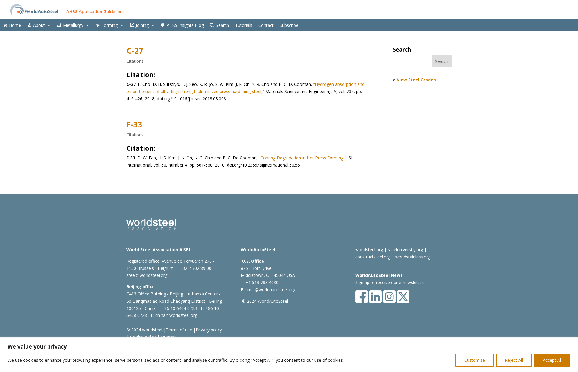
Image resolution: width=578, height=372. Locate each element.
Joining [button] (142, 25)
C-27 (134, 50)
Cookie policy (142, 337)
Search (222, 25)
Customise (474, 360)
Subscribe (289, 25)
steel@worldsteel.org (146, 275)
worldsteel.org (369, 249)
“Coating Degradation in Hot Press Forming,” (302, 158)
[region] (289, 354)
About (39, 25)
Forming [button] (109, 25)
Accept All (552, 360)
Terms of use (179, 330)
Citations (135, 61)
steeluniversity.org (405, 249)
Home (15, 25)
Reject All (514, 360)
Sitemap (168, 337)
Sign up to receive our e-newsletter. (389, 282)
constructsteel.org (372, 257)
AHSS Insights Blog (185, 25)
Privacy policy (209, 330)
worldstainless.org (412, 257)
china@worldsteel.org (176, 315)
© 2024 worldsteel (144, 330)
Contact (266, 25)
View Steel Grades (416, 80)
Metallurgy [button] (73, 25)
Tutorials (243, 25)
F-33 (134, 124)
